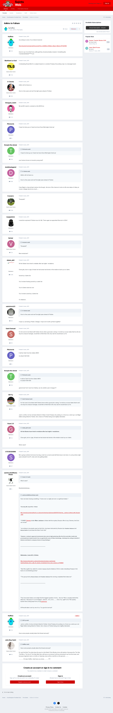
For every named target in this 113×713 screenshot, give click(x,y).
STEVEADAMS (10, 452)
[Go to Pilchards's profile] (11, 129)
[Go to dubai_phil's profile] (11, 266)
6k (11, 138)
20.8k (11, 274)
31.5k (11, 75)
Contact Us (58, 707)
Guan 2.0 (10, 423)
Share (66, 29)
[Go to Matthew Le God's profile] (11, 66)
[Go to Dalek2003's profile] (11, 223)
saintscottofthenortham (10, 473)
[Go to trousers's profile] (11, 201)
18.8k (11, 181)
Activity (13, 8)
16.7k (11, 117)
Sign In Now (60, 682)
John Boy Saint (10, 640)
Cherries (28, 520)
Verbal (10, 238)
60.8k (11, 210)
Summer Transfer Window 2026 (97, 40)
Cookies (65, 707)
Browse (6, 8)
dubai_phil (10, 260)
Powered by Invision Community (56, 710)
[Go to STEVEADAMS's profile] (11, 457)
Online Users (33, 13)
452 (11, 320)
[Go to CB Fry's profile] (11, 400)
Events (11, 13)
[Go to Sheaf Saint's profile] (86, 41)
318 (11, 343)
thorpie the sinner (10, 145)
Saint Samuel (10, 328)
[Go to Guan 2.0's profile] (11, 429)
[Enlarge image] (43, 601)
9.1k (11, 654)
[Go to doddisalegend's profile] (11, 173)
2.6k (11, 51)
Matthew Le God (11, 60)
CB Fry (10, 395)
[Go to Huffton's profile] (6, 29)
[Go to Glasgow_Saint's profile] (11, 108)
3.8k (11, 159)
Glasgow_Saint (10, 103)
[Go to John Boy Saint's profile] (11, 646)
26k (11, 409)
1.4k (11, 438)
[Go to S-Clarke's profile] (11, 87)
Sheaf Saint (94, 42)
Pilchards (10, 124)
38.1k (11, 96)
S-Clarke (10, 82)
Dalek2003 (11, 217)
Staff (26, 13)
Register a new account (24, 682)
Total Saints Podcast (23, 8)
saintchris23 (10, 306)
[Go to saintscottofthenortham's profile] (11, 480)
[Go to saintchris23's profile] (11, 312)
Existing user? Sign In (95, 3)
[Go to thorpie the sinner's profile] (11, 150)
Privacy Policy (50, 707)
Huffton (12, 28)
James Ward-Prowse (94, 47)
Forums (5, 13)
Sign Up (107, 3)
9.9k (11, 231)
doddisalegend (10, 167)
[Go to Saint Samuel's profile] (11, 334)
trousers (10, 196)
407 (11, 466)
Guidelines (19, 13)
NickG (92, 49)
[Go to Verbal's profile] (11, 244)
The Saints (20, 29)
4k (11, 489)
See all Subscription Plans (103, 31)
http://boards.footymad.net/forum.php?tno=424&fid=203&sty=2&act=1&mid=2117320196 (43, 46)
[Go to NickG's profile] (86, 48)
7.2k (11, 252)
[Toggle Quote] (21, 149)
